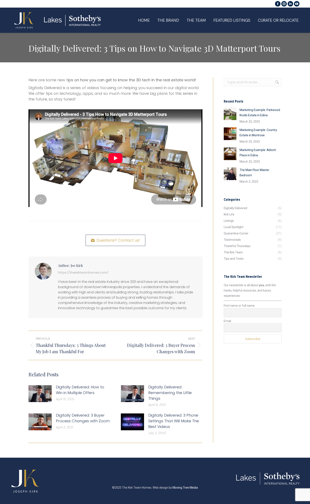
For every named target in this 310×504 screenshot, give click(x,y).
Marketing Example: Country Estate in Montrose (258, 132)
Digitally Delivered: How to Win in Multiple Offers (80, 389)
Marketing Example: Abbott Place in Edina (258, 152)
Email (227, 321)
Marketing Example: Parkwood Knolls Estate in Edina (260, 112)
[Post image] (40, 393)
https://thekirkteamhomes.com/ (83, 272)
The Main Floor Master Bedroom (254, 172)
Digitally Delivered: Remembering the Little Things (170, 392)
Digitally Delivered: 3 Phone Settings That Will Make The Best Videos (173, 421)
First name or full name (239, 305)
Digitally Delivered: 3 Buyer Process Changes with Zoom (83, 418)
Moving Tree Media (185, 487)
